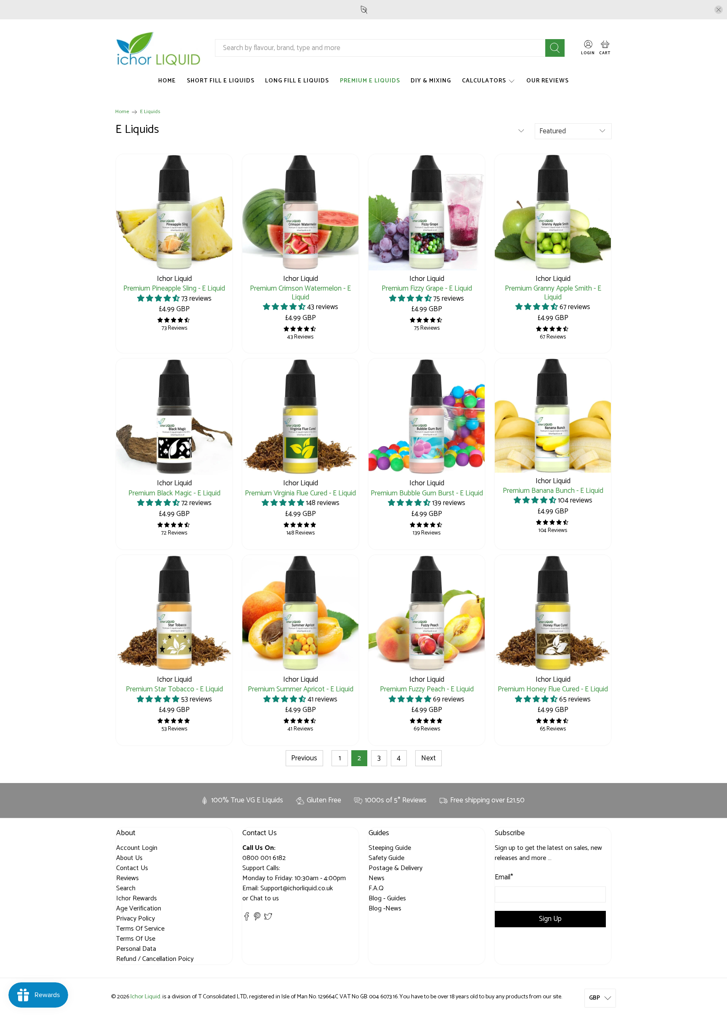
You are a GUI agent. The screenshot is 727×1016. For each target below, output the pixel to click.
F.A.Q (376, 888)
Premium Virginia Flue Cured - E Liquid (300, 492)
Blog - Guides (387, 898)
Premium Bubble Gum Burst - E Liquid (427, 492)
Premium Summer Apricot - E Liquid (300, 688)
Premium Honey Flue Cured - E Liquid (553, 688)
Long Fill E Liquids (297, 81)
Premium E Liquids (370, 81)
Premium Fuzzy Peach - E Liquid (427, 688)
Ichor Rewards (136, 898)
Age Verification (138, 908)
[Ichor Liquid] (159, 48)
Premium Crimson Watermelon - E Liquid (300, 292)
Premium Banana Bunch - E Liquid (553, 490)
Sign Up (550, 919)
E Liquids (150, 112)
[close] (718, 9)
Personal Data (136, 949)
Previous (304, 758)
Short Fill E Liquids (221, 81)
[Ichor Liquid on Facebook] (246, 918)
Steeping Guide (390, 848)
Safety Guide (386, 858)
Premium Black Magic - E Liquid (174, 492)
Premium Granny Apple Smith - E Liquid (553, 292)
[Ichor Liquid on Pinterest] (257, 918)
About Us (129, 858)
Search (125, 888)
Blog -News (385, 908)
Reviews (127, 878)
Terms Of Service (140, 928)
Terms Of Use (135, 939)
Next (428, 758)
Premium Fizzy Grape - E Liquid (427, 288)
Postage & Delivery (395, 868)
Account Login (136, 848)
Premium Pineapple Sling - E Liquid (174, 288)
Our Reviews (547, 81)
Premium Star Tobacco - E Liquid (174, 688)
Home (167, 81)
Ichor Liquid (145, 997)
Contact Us (132, 868)
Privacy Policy (135, 918)
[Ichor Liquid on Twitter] (268, 918)
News (377, 878)
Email (504, 877)
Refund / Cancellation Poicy (155, 959)
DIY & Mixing (431, 81)
